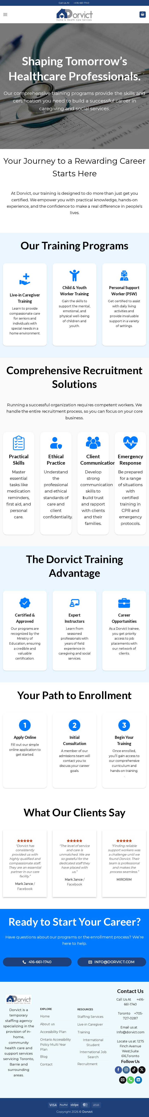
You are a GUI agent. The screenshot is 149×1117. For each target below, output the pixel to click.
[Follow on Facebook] (118, 1069)
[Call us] (130, 1079)
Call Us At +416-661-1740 (74, 2)
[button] (5, 14)
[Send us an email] (122, 1079)
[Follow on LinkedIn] (138, 1079)
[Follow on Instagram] (126, 1069)
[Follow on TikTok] (134, 1069)
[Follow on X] (142, 1069)
